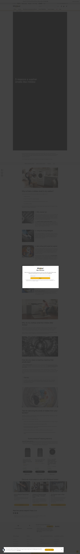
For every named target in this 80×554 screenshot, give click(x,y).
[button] (3, 549)
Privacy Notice (51, 280)
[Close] (62, 549)
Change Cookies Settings (49, 549)
